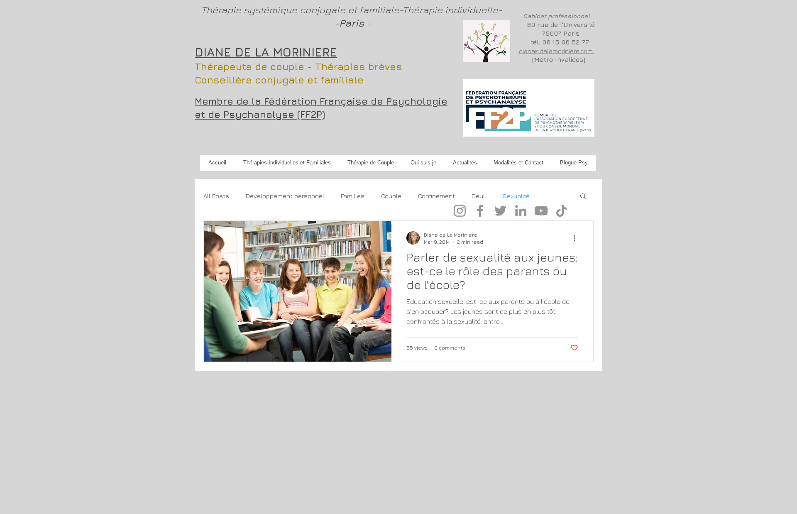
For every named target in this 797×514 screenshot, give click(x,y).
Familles (352, 195)
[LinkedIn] (521, 211)
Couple (391, 195)
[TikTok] (561, 211)
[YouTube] (541, 211)
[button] (583, 196)
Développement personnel (285, 195)
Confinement (436, 195)
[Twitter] (500, 211)
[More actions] (577, 238)
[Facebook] (480, 211)
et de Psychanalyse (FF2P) (260, 114)
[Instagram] (460, 211)
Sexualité (516, 195)
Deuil (479, 195)
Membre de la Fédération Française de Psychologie (321, 101)
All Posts (216, 195)
